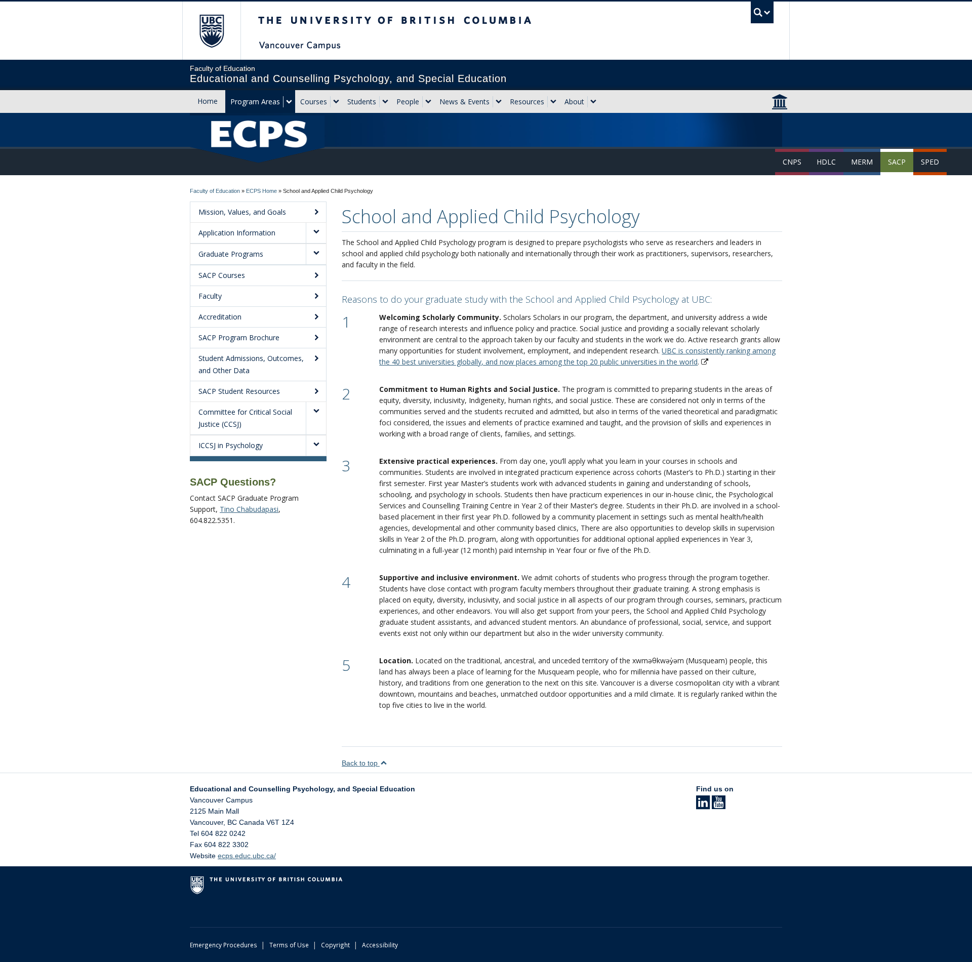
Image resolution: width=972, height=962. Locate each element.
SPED (930, 162)
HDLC (826, 162)
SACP (897, 162)
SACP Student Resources (239, 391)
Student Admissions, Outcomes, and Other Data (251, 364)
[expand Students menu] (385, 101)
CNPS (792, 162)
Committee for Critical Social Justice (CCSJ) (245, 418)
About (574, 101)
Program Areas (255, 101)
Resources (527, 101)
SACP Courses (221, 275)
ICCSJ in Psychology (230, 445)
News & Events (464, 101)
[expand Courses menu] (336, 101)
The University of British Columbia (211, 31)
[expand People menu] (428, 101)
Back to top (361, 763)
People (407, 101)
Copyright (335, 945)
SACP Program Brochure (238, 337)
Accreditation (219, 317)
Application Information (236, 232)
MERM (862, 162)
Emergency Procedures (223, 945)
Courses (313, 101)
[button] (316, 233)
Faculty (210, 296)
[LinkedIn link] (703, 805)
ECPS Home (261, 191)
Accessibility (380, 945)
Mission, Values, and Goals (242, 212)
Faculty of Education (215, 191)
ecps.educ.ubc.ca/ (247, 856)
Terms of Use (289, 945)
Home (207, 101)
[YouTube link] (718, 805)
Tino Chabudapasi (249, 509)
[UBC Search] (762, 12)
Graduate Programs (230, 254)
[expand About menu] (593, 101)
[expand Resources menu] (553, 101)
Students (361, 101)
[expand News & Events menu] (499, 101)
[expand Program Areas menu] (289, 101)
